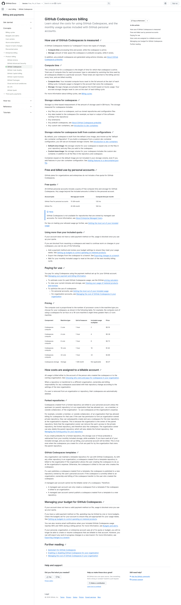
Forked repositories (55, 400)
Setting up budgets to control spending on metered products (81, 253)
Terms (62, 597)
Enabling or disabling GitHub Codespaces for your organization (73, 553)
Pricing (48, 303)
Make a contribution (98, 583)
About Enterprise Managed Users (89, 218)
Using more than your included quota (63, 232)
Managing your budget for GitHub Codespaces (73, 501)
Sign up (175, 3)
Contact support (137, 579)
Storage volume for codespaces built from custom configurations (78, 132)
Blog (99, 597)
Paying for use (53, 267)
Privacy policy (49, 581)
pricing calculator (111, 280)
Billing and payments (13, 15)
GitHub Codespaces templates (60, 452)
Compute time (52, 65)
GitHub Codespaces (25, 9)
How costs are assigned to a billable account (72, 369)
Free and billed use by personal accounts (69, 169)
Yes (50, 577)
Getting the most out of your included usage (91, 291)
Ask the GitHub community (141, 576)
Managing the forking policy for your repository (64, 432)
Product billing (11, 9)
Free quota (50, 184)
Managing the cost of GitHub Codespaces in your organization (73, 556)
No (59, 577)
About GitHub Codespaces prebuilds (86, 123)
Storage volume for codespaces (61, 100)
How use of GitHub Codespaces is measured (72, 40)
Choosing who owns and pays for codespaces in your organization (92, 378)
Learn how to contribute (94, 586)
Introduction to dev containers (86, 126)
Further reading (54, 544)
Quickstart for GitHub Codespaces (62, 550)
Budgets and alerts (110, 526)
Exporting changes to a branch (106, 255)
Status (75, 597)
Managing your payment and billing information (67, 276)
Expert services (90, 597)
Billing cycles (87, 94)
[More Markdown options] (147, 20)
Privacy (68, 597)
